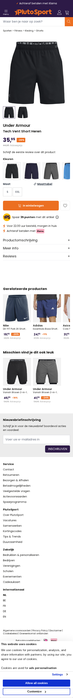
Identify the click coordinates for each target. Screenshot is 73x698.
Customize (34, 691)
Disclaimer (55, 630)
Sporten (7, 30)
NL (4, 595)
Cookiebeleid (10, 633)
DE (4, 611)
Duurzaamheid (12, 542)
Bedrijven (9, 560)
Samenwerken (12, 526)
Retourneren (11, 475)
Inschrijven (57, 449)
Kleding (29, 30)
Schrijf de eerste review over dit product (29, 152)
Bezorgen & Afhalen (16, 480)
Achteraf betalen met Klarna (38, 3)
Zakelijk (8, 549)
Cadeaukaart (11, 582)
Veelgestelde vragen (16, 491)
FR (4, 606)
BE (4, 600)
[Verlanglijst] (65, 205)
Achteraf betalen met (21, 231)
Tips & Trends (12, 536)
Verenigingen (11, 566)
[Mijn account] (59, 12)
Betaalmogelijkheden (17, 486)
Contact (8, 469)
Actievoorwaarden (15, 496)
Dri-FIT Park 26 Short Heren (14, 327)
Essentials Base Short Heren (45, 327)
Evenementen (12, 576)
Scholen (8, 571)
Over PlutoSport (13, 515)
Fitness (18, 30)
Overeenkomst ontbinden (33, 633)
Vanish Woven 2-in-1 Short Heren (15, 390)
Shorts (39, 30)
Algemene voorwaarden (17, 630)
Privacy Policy (40, 630)
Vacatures (9, 520)
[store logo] (33, 12)
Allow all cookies (36, 683)
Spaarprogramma (14, 502)
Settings (57, 674)
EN (4, 616)
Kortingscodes (12, 531)
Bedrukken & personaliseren (21, 555)
